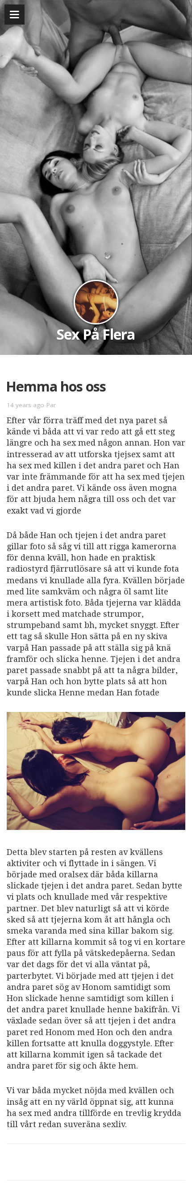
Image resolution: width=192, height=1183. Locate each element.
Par (51, 405)
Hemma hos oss (56, 386)
